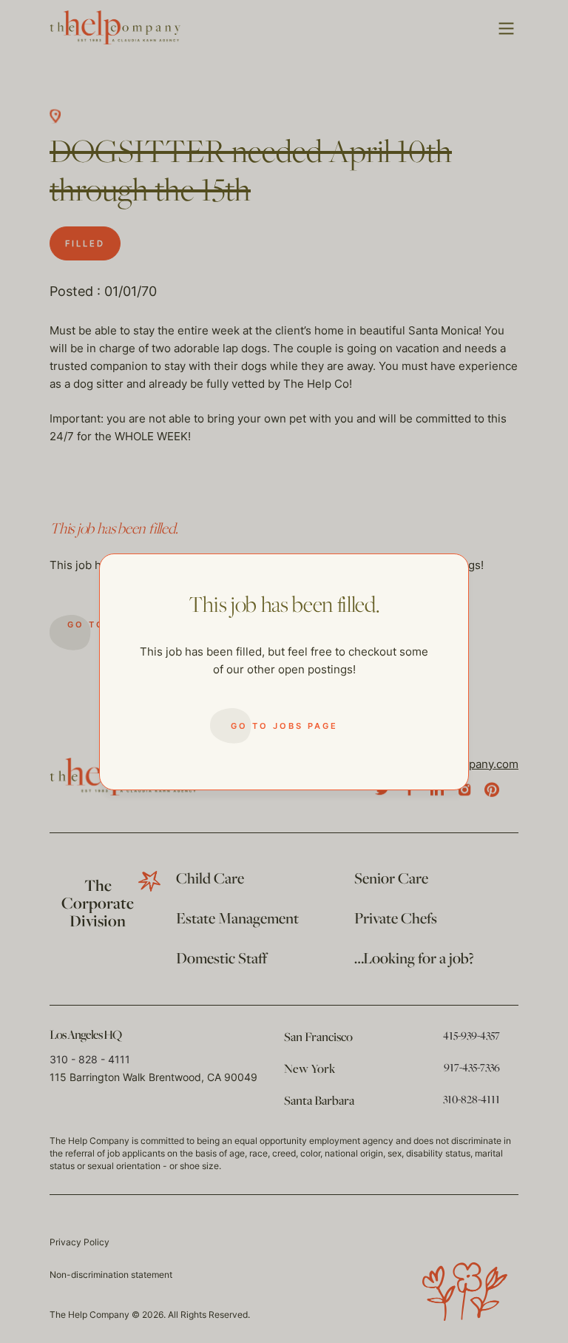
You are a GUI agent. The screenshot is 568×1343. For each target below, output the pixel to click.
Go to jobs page (284, 726)
